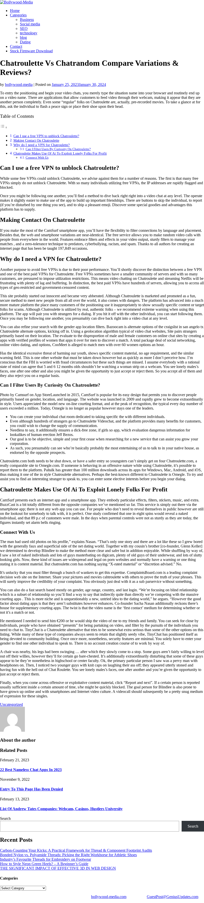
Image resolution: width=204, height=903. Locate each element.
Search (5, 818)
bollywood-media (19, 84)
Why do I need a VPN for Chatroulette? (41, 145)
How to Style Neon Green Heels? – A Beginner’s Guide (44, 864)
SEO (24, 28)
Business (27, 19)
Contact (16, 46)
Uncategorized (11, 704)
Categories (18, 15)
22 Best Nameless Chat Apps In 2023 (31, 770)
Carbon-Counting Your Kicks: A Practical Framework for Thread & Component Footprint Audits (76, 850)
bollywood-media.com (108, 897)
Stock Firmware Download (31, 51)
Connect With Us (37, 157)
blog (23, 37)
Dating (25, 42)
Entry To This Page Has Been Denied (31, 789)
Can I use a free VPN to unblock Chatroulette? (46, 136)
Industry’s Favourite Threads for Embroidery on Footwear (45, 859)
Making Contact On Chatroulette (36, 140)
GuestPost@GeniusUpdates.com (172, 897)
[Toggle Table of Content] (3, 127)
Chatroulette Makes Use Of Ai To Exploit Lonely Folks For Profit (60, 153)
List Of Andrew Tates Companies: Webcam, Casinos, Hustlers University (61, 809)
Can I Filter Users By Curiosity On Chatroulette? (58, 149)
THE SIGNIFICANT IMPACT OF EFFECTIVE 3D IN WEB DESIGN (58, 868)
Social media (30, 24)
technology (28, 33)
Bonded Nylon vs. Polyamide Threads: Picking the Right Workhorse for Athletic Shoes (68, 855)
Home (15, 10)
